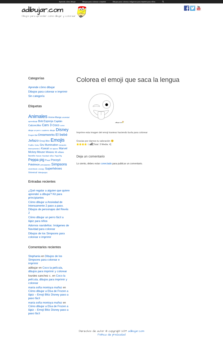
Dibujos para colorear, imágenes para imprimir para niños (134, 2)
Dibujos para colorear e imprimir (94, 2)
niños (52, 156)
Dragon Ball (32, 135)
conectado (106, 163)
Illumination (51, 144)
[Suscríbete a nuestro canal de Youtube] (198, 8)
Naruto (38, 156)
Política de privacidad (112, 335)
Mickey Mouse (36, 152)
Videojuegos (43, 172)
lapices (55, 149)
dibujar (52, 130)
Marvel (63, 148)
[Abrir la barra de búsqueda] (163, 1)
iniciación (62, 145)
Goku (37, 145)
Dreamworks (46, 134)
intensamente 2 (34, 149)
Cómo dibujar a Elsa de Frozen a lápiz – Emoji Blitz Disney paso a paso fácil (48, 294)
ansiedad (65, 117)
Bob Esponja (45, 121)
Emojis (58, 140)
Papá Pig (58, 156)
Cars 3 (47, 125)
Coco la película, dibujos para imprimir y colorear (47, 279)
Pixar (47, 160)
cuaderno (45, 130)
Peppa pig (36, 160)
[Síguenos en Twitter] (192, 8)
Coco (55, 125)
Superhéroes (53, 168)
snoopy (41, 169)
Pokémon (34, 164)
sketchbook (33, 169)
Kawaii (45, 148)
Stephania (34, 256)
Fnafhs (31, 145)
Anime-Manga (54, 117)
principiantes (45, 165)
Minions (50, 152)
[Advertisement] (111, 45)
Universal (32, 172)
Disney (62, 129)
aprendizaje (32, 121)
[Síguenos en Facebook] (186, 8)
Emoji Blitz (45, 141)
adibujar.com (42, 10)
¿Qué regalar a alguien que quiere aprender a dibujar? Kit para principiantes (49, 194)
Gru (42, 144)
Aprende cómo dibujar (67, 2)
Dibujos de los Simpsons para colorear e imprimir (45, 260)
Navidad (45, 156)
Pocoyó (56, 160)
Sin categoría (36, 96)
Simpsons (59, 164)
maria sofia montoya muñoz (45, 287)
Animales (38, 116)
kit (51, 149)
